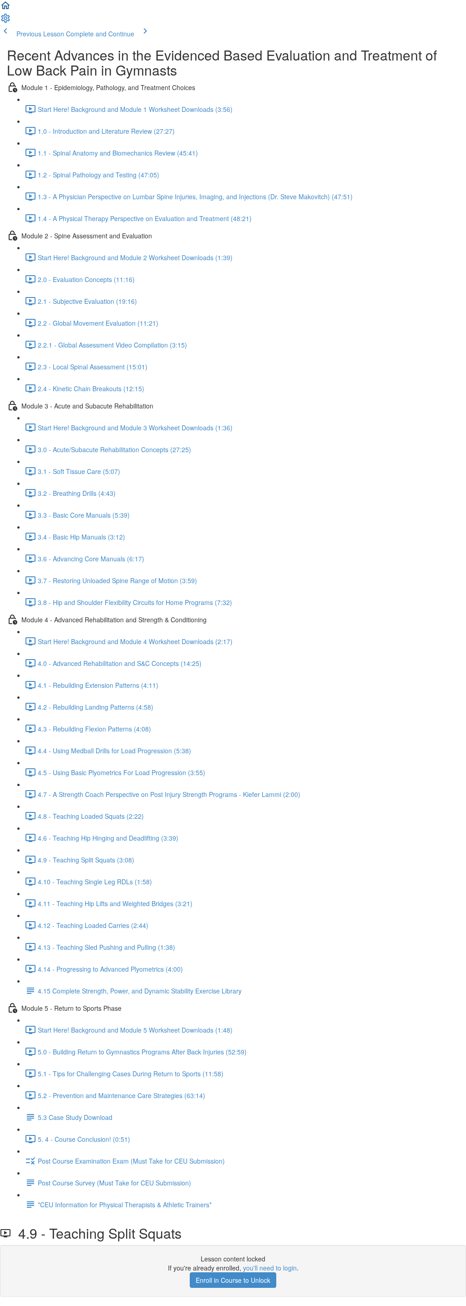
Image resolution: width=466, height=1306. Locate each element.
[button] (5, 8)
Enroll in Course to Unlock (233, 1280)
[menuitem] (5, 20)
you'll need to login (270, 1267)
